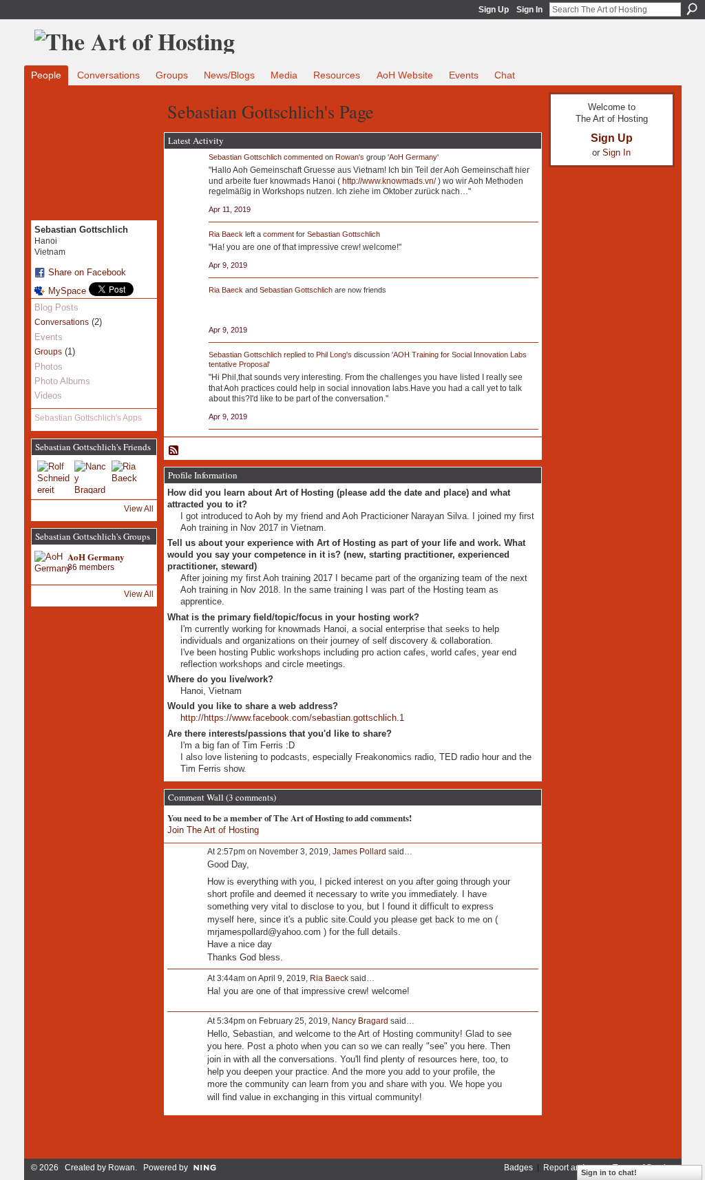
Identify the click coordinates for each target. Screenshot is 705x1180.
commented (303, 157)
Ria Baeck (226, 234)
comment (278, 234)
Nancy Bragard (360, 1021)
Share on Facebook (87, 272)
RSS (174, 451)
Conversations (61, 322)
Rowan (121, 1167)
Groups (48, 352)
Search (691, 9)
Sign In (529, 9)
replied (295, 354)
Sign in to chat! (609, 1172)
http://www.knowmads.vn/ (389, 181)
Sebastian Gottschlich (245, 157)
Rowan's (349, 157)
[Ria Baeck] (128, 477)
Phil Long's (334, 354)
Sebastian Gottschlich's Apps (88, 418)
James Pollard (359, 851)
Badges (518, 1167)
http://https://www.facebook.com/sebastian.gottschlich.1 (292, 718)
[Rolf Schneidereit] (53, 477)
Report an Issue (572, 1167)
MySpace (67, 291)
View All (139, 509)
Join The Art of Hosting (213, 830)
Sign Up (493, 9)
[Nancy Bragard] (90, 477)
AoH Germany (96, 556)
